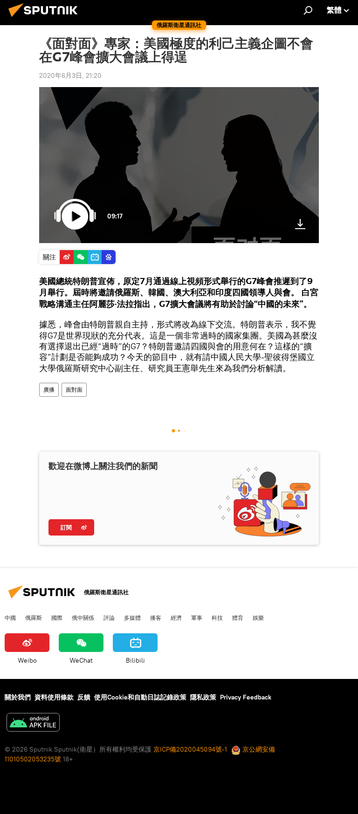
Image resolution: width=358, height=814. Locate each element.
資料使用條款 (54, 697)
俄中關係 (83, 617)
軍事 (196, 617)
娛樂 (258, 617)
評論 (109, 617)
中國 (10, 617)
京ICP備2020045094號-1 (190, 749)
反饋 (83, 697)
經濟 (176, 617)
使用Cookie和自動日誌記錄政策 (140, 697)
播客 (155, 617)
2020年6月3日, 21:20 (70, 75)
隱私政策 (203, 697)
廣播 (49, 389)
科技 (217, 617)
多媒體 (132, 617)
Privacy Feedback (245, 697)
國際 (56, 617)
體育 (237, 617)
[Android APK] (33, 723)
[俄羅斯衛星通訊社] (46, 18)
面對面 (74, 389)
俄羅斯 (33, 617)
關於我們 (18, 697)
